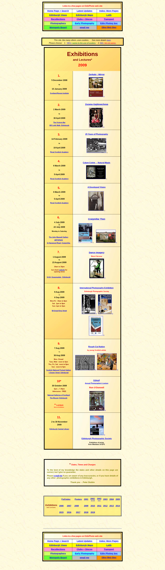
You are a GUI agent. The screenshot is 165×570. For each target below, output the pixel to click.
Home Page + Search (58, 11)
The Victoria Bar (59, 122)
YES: (81, 43)
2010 (93, 506)
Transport (109, 19)
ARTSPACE (58, 240)
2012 (105, 506)
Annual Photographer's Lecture (96, 383)
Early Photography (84, 23)
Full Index (65, 499)
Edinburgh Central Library (59, 429)
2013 (111, 506)
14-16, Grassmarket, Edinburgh (58, 277)
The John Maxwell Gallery (58, 237)
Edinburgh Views (58, 15)
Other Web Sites (109, 27)
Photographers (58, 23)
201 (92, 512)
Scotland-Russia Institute (59, 93)
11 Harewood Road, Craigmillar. (58, 243)
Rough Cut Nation (96, 347)
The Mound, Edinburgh (58, 398)
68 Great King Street (59, 311)
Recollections (58, 19)
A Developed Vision (97, 187)
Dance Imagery (96, 252)
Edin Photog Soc (109, 23)
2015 (61, 512)
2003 (105, 499)
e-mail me (58, 476)
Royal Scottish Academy (59, 152)
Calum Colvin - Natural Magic (96, 163)
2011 (99, 506)
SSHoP (96, 380)
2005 (118, 499)
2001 (86, 499)
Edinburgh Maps (84, 15)
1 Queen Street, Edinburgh (59, 373)
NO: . (108, 43)
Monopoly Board (58, 27)
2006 (61, 506)
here (109, 40)
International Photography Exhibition (97, 288)
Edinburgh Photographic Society (97, 439)
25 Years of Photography (96, 134)
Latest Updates (84, 11)
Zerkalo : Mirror (97, 74)
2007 (69, 506)
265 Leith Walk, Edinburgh (59, 125)
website (62, 270)
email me (84, 27)
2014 (118, 506)
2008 (76, 506)
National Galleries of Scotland (58, 395)
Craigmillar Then (96, 219)
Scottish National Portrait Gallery (58, 370)
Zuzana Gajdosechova (96, 104)
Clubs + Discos (84, 19)
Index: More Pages (108, 11)
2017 (78, 512)
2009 (86, 506)
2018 (86, 512)
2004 (111, 499)
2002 (92, 499)
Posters (78, 499)
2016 (69, 512)
